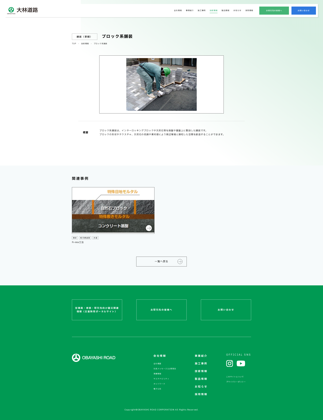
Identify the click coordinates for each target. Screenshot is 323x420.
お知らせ (237, 10)
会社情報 (178, 10)
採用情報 (249, 10)
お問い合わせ (304, 10)
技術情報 (214, 10)
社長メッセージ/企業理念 (165, 368)
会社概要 (157, 363)
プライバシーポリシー (236, 382)
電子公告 (157, 389)
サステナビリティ (161, 379)
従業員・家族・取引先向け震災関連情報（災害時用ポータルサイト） (97, 309)
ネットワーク (159, 384)
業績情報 (157, 373)
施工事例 (202, 10)
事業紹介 (190, 10)
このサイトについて (235, 377)
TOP (74, 43)
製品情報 (225, 10)
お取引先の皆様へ (274, 10)
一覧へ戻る (161, 261)
